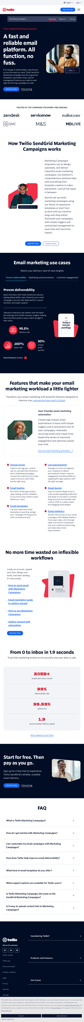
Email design (55, 488)
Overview (52, 19)
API (30, 476)
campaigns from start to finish (49, 400)
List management (57, 465)
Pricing (72, 19)
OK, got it (21, 1016)
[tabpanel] (42, 325)
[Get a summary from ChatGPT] (5, 950)
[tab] (16, 278)
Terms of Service (6, 1010)
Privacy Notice (56, 1008)
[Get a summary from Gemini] (11, 950)
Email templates (19, 506)
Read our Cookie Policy (8, 1019)
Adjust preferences (62, 1016)
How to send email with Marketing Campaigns (18, 589)
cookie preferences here (72, 1005)
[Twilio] (8, 10)
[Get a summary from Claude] (17, 950)
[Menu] (78, 9)
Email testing (17, 488)
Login (77, 3)
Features (62, 19)
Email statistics (56, 511)
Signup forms (17, 465)
